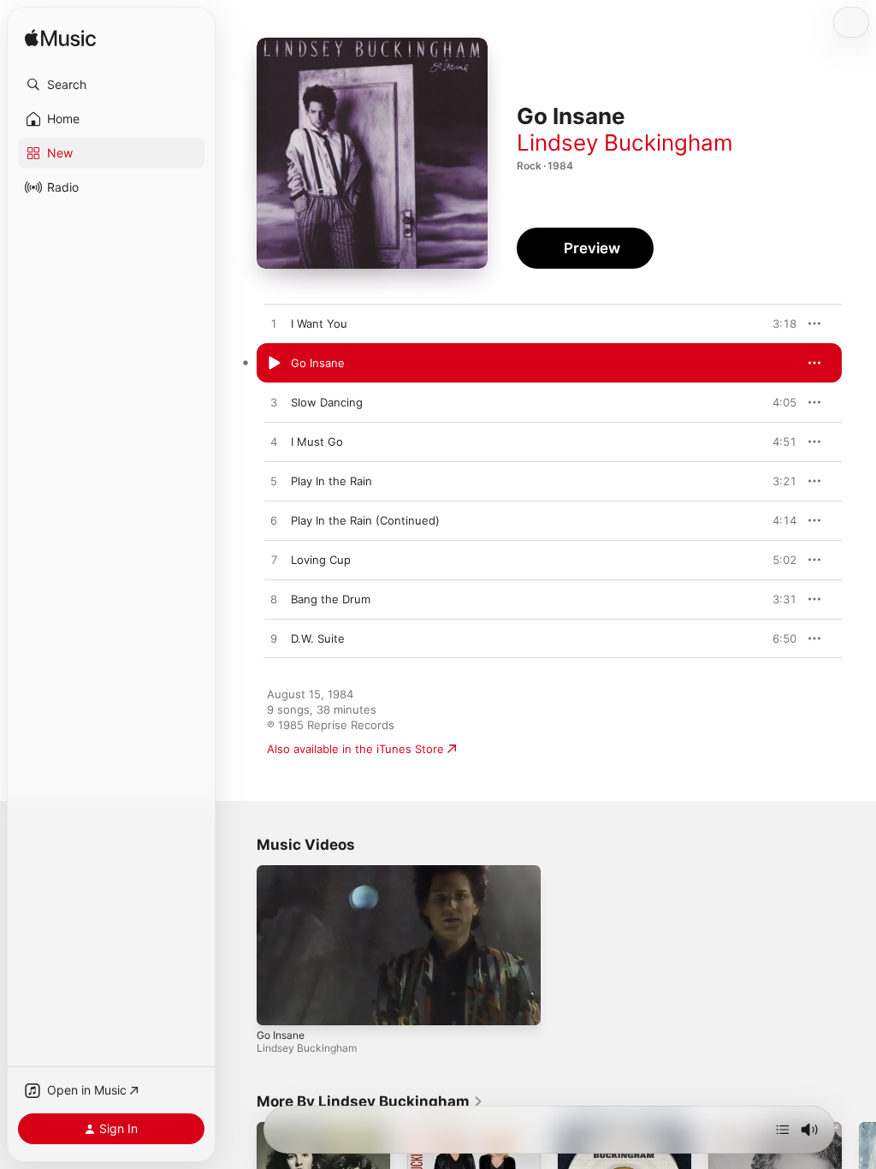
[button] (111, 84)
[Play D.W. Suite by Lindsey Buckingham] (274, 639)
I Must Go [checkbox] (317, 441)
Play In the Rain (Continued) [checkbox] (365, 520)
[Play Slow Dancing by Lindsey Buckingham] (274, 403)
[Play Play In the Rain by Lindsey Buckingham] (274, 482)
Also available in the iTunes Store (355, 749)
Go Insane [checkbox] (318, 363)
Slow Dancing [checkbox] (327, 402)
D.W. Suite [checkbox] (318, 638)
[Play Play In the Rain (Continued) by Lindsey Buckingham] (274, 521)
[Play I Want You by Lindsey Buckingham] (274, 324)
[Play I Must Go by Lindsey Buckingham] (274, 442)
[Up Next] (782, 1130)
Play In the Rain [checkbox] (331, 481)
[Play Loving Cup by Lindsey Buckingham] (274, 560)
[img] (60, 39)
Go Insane (281, 1035)
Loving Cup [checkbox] (321, 560)
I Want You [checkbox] (319, 323)
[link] (370, 1101)
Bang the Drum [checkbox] (330, 599)
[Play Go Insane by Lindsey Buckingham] (274, 363)
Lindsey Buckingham (625, 142)
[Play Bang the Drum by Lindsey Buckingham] (274, 600)
